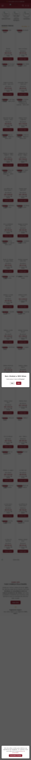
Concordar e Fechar (15, 755)
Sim (19, 383)
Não (12, 383)
